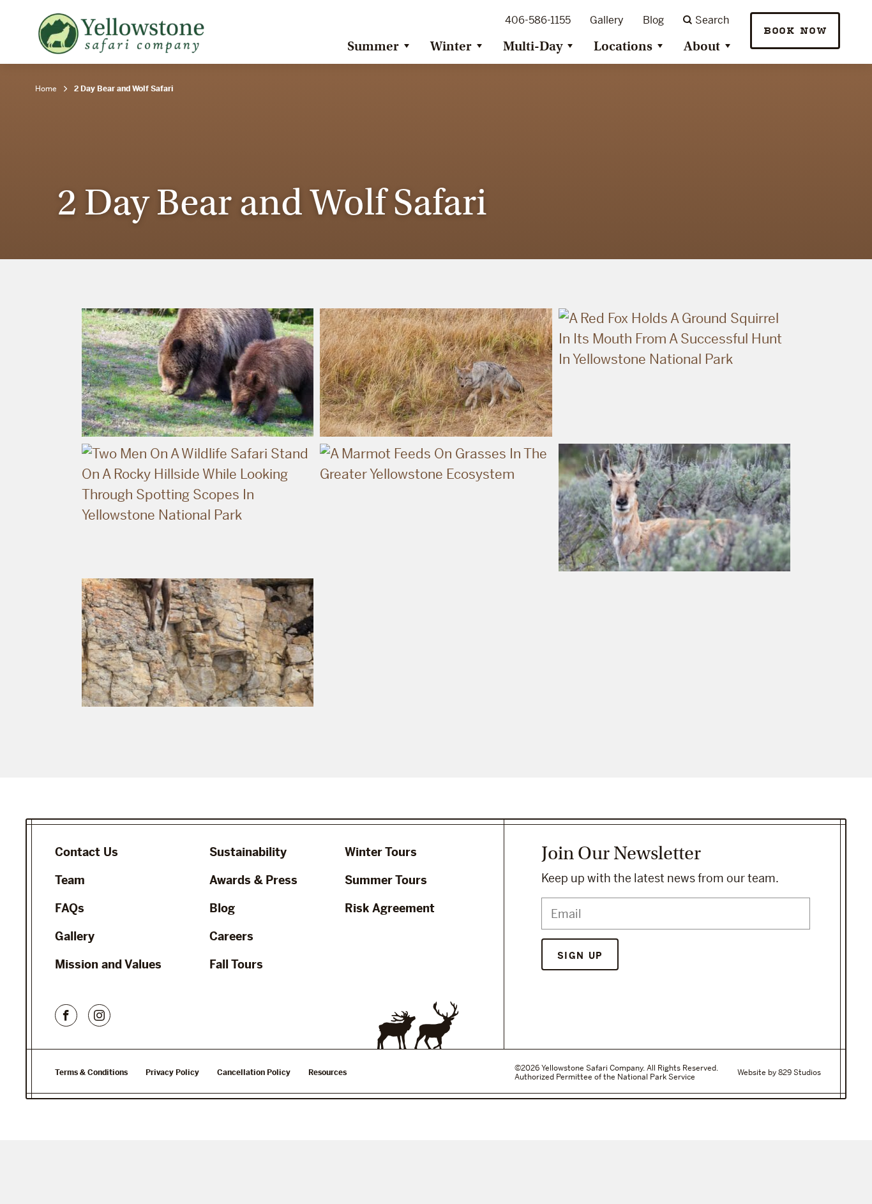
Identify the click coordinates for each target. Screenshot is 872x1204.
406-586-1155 (538, 20)
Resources (327, 1072)
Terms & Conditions (91, 1072)
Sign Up (580, 955)
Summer (373, 46)
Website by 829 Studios (779, 1072)
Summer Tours (386, 880)
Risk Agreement (390, 908)
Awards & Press (253, 880)
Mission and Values (108, 964)
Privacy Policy (172, 1072)
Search (712, 20)
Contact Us (86, 852)
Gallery (607, 20)
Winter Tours (381, 852)
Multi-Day (532, 46)
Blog (653, 20)
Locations (623, 46)
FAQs (69, 908)
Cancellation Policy (253, 1072)
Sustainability (248, 852)
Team (70, 880)
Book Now (795, 31)
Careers (231, 936)
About (702, 46)
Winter (451, 46)
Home (46, 89)
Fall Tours (236, 964)
